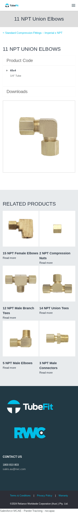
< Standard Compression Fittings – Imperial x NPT (32, 32)
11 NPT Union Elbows (39, 19)
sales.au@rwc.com (14, 469)
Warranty (63, 495)
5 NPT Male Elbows (17, 363)
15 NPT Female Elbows (20, 253)
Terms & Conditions (20, 495)
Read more (9, 257)
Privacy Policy (45, 495)
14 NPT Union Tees (54, 308)
